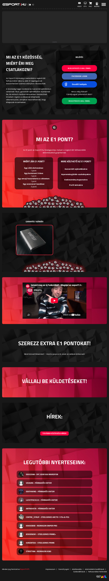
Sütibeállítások (79, 572)
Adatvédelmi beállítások (94, 569)
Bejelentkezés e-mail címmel (79, 68)
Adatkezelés (77, 569)
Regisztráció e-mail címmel (79, 101)
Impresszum (50, 569)
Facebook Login (79, 76)
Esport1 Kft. (25, 569)
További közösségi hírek (54, 433)
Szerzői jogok (63, 569)
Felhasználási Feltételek (97, 572)
